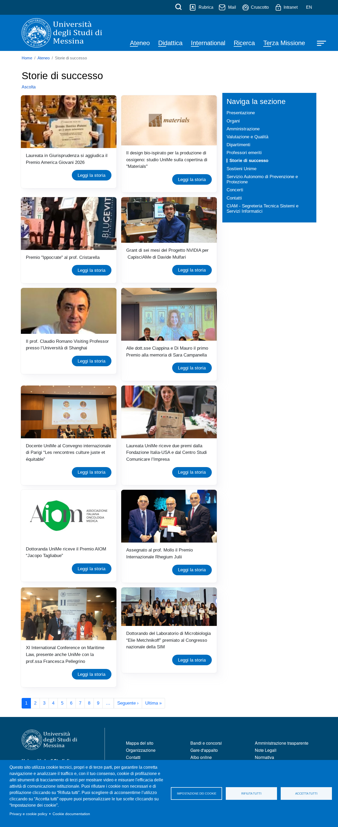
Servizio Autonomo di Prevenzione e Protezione (262, 179)
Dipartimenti (238, 144)
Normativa (264, 757)
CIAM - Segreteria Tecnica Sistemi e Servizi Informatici (262, 208)
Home (27, 58)
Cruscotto (260, 7)
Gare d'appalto (204, 750)
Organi (233, 120)
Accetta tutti (306, 793)
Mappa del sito (139, 743)
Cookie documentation (71, 814)
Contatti (234, 198)
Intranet (291, 7)
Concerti (235, 189)
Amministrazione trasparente (281, 743)
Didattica (170, 42)
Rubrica (206, 7)
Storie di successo (248, 160)
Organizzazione (141, 750)
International (208, 42)
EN (309, 7)
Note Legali (265, 750)
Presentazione (241, 112)
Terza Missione (284, 42)
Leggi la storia (91, 175)
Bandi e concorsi (206, 743)
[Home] (62, 33)
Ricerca (244, 42)
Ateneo (140, 42)
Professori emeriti (244, 152)
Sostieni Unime (241, 168)
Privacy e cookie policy (28, 814)
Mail (232, 7)
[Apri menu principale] (319, 42)
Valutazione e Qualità (247, 136)
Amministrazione (243, 128)
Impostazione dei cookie (196, 793)
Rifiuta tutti (251, 793)
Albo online (201, 757)
